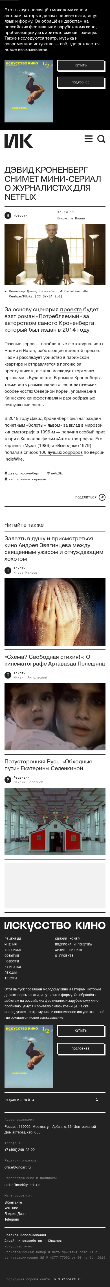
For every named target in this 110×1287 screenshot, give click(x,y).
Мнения (11, 944)
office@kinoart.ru (18, 1167)
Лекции (11, 972)
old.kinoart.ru (68, 1279)
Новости (20, 215)
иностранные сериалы (27, 479)
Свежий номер (67, 938)
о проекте (64, 955)
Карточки (13, 967)
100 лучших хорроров (61, 452)
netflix (57, 473)
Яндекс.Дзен (15, 1214)
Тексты (19, 568)
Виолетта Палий (71, 218)
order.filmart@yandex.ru (23, 1185)
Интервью (13, 950)
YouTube (11, 1208)
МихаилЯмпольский (30, 677)
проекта (71, 309)
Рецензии (21, 777)
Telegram (12, 1219)
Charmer (55, 1240)
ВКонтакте (13, 1202)
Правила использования (25, 1235)
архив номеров (68, 950)
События (12, 955)
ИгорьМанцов (25, 572)
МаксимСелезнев (28, 782)
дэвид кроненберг (24, 473)
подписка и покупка (73, 944)
